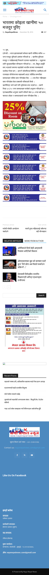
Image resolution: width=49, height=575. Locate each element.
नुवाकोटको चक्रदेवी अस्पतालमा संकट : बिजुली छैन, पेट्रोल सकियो (23, 401)
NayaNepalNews (11, 32)
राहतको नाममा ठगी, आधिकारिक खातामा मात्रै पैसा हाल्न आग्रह (24, 381)
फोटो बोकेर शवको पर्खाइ (12, 394)
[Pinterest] (26, 38)
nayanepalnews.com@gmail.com (30, 447)
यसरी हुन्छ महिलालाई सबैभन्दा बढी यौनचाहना (35, 230)
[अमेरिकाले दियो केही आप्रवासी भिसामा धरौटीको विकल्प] (9, 251)
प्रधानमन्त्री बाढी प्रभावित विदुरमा (15, 388)
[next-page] (8, 287)
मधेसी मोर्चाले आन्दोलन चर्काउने (11, 230)
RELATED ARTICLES (12, 241)
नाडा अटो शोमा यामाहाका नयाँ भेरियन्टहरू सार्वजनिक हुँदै (22, 409)
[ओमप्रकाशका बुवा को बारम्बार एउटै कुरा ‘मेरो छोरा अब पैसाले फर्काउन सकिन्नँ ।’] (9, 264)
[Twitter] (20, 38)
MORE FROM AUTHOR (34, 241)
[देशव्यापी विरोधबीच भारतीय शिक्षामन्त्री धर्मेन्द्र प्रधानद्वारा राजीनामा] (9, 277)
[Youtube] (32, 455)
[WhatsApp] (33, 38)
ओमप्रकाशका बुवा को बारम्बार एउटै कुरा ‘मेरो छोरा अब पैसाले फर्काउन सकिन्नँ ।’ (32, 264)
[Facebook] (14, 38)
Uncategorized (15, 16)
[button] (4, 10)
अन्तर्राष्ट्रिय (6, 255)
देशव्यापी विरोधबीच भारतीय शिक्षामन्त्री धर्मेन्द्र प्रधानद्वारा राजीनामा (29, 277)
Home (5, 16)
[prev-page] (4, 287)
